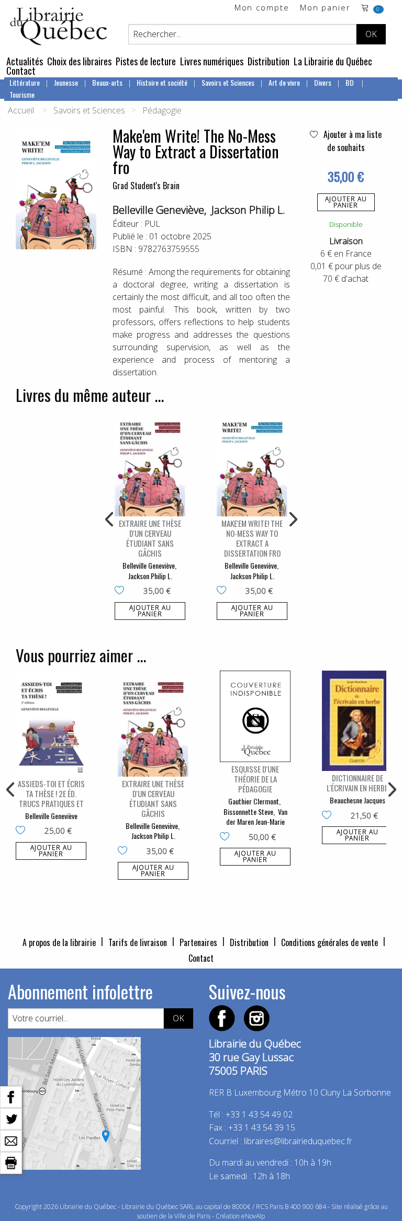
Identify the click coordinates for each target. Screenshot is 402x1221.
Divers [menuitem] (322, 82)
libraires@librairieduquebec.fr (298, 1141)
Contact (21, 70)
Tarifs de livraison (137, 942)
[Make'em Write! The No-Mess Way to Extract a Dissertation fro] (252, 464)
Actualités (24, 61)
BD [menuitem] (350, 82)
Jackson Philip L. (248, 210)
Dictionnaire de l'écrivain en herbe (357, 782)
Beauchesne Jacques (357, 799)
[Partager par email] (11, 1140)
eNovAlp (253, 1216)
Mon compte (261, 8)
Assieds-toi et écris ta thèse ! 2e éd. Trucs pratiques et (51, 793)
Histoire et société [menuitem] (162, 82)
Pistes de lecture (146, 61)
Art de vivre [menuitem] (284, 82)
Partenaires (198, 942)
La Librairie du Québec (333, 61)
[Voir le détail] (150, 464)
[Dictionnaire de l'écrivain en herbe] (357, 721)
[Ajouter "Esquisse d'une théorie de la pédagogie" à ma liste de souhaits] (227, 837)
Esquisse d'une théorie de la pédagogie (255, 778)
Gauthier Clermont (253, 801)
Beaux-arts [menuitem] (107, 82)
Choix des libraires (79, 61)
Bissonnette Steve (248, 811)
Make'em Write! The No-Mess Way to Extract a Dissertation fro (252, 538)
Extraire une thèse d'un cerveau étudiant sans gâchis (150, 538)
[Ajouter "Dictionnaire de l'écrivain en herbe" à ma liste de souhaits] (329, 816)
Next (292, 519)
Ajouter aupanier (346, 202)
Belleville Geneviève (158, 210)
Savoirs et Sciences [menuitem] (228, 82)
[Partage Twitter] (11, 1118)
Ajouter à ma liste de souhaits (351, 141)
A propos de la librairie (59, 942)
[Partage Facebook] (11, 1096)
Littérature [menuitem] (24, 82)
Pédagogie (162, 110)
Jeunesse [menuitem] (66, 82)
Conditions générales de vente (329, 942)
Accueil (21, 110)
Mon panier (325, 8)
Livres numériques (211, 61)
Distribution (268, 61)
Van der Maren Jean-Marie (256, 816)
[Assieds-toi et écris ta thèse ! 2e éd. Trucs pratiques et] (51, 724)
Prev (110, 519)
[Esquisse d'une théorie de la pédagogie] (255, 716)
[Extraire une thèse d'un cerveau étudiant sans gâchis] (150, 464)
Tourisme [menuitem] (22, 94)
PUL (152, 223)
